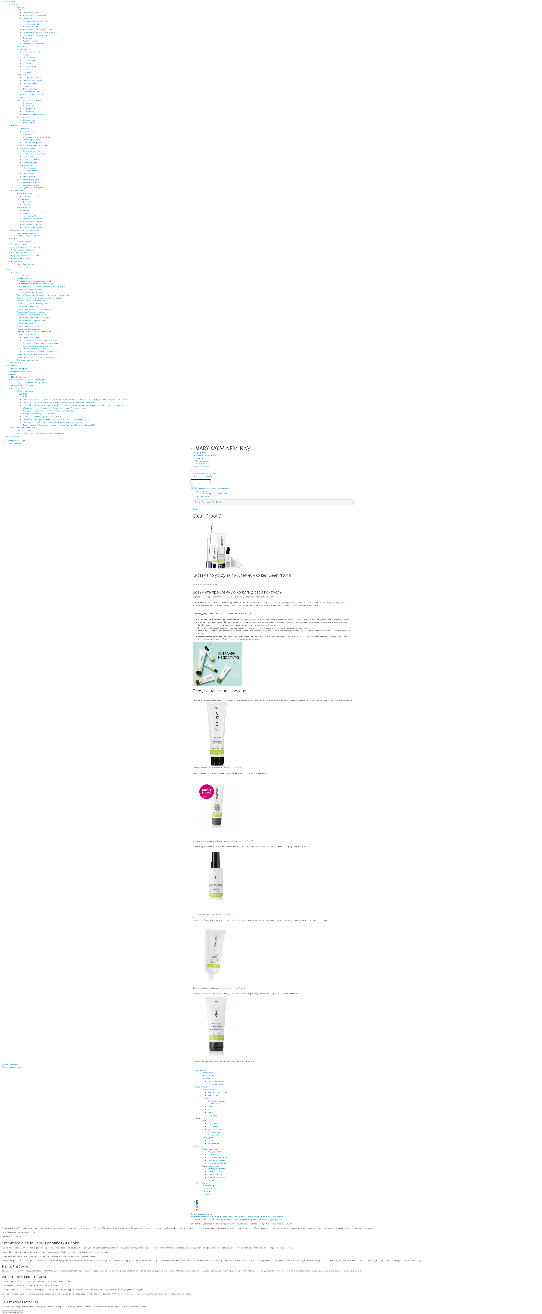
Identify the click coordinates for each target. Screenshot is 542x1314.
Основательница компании (23, 385)
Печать (195, 509)
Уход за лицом (17, 4)
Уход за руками (29, 108)
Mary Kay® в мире (18, 377)
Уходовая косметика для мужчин (25, 230)
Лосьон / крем (29, 123)
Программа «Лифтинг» (26, 323)
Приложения (16, 363)
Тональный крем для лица (34, 154)
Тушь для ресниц (30, 131)
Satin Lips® (27, 72)
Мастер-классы (12, 365)
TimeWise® (27, 63)
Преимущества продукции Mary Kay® (32, 303)
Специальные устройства (33, 44)
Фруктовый (27, 204)
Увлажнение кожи (30, 27)
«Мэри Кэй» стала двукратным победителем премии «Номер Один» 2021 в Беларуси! (58, 402)
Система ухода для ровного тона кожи (39, 346)
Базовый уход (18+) (31, 12)
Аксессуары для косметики (28, 179)
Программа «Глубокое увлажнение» (32, 315)
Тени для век (28, 134)
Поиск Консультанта (259, 1217)
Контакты (211, 1214)
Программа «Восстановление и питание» (34, 309)
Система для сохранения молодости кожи (40, 343)
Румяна (210, 1180)
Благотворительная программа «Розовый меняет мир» (40, 433)
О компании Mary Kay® (15, 440)
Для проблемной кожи (217, 1092)
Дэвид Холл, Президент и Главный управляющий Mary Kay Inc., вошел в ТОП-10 (55, 419)
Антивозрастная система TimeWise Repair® (35, 284)
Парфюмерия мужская (26, 233)
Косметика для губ (24, 165)
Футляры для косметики (33, 188)
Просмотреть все (203, 496)
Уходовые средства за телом (29, 100)
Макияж (14, 125)
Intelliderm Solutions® (31, 52)
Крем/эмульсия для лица (33, 80)
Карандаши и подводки (217, 1157)
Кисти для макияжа (31, 185)
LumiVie (26, 55)
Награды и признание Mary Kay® (25, 255)
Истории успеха (18, 261)
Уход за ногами (29, 111)
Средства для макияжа (32, 140)
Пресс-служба (17, 388)
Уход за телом (17, 97)
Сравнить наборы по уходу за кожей (32, 354)
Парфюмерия (17, 190)
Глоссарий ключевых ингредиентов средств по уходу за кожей (43, 295)
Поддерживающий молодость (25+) (37, 29)
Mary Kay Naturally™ (25, 278)
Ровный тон (27, 18)
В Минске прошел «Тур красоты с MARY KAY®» (42, 416)
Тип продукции (23, 117)
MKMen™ (26, 69)
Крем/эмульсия (213, 1104)
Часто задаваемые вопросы (22, 250)
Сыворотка (212, 1115)
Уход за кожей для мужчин (28, 236)
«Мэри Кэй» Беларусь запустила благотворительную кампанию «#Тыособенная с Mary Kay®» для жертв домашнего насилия (75, 399)
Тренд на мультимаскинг (27, 360)
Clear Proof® (22, 275)
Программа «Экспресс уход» (29, 329)
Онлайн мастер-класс (20, 368)
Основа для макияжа (31, 151)
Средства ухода (208, 1089)
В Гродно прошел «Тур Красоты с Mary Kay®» (42, 413)
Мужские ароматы (24, 193)
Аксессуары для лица (31, 159)
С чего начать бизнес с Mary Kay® (25, 247)
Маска (210, 1109)
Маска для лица (29, 86)
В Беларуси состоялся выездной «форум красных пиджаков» (48, 411)
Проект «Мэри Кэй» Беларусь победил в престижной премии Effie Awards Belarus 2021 (59, 425)
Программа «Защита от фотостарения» (33, 317)
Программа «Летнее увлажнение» (31, 320)
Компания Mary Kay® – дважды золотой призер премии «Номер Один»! (53, 422)
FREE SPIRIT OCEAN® (31, 196)
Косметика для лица (25, 148)
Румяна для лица (30, 162)
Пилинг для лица (30, 89)
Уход (19, 10)
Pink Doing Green (24, 430)
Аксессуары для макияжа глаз (35, 145)
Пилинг (210, 1112)
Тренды (9, 269)
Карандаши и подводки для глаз (36, 137)
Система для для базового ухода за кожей (40, 340)
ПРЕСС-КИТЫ (22, 394)
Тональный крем (214, 1171)
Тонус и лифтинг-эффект (33, 24)
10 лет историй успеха (26, 391)
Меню (193, 448)
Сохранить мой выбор (12, 1312)
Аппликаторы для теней (33, 182)
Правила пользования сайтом (203, 1217)
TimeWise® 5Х (28, 58)
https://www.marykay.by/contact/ (270, 1219)
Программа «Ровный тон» (28, 326)
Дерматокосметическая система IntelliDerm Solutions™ (39, 298)
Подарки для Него (24, 241)
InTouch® (247, 1217)
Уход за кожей (208, 1075)
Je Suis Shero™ (28, 213)
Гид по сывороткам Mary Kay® (29, 289)
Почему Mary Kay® (19, 253)
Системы (20, 7)
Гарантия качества (13, 443)
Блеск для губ (28, 173)
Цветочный (27, 202)
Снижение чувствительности (35, 21)
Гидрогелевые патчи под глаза (30, 292)
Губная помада (29, 168)
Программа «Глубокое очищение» (31, 312)
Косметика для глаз (25, 128)
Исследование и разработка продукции (28, 380)
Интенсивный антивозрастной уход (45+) (40, 32)
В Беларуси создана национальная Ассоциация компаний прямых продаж (54, 408)
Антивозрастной (214, 1129)
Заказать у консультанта (12, 1067)
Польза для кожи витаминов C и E (31, 301)
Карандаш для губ (30, 171)
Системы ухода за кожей (27, 334)
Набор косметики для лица (34, 94)
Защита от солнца (30, 41)
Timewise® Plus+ (29, 60)
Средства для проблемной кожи (36, 35)
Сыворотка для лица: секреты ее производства (36, 357)
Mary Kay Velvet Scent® (32, 224)
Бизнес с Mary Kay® (10, 1064)
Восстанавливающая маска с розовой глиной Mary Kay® (41, 286)
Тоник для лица (29, 83)
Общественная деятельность (23, 428)
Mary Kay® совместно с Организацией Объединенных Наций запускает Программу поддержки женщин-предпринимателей (75, 405)
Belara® (26, 210)
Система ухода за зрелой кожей (36, 349)
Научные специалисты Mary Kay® (31, 382)
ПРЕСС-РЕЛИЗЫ (23, 397)
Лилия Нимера (23, 267)
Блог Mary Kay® (12, 436)
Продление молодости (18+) (34, 15)
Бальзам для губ (29, 176)
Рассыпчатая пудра (31, 156)
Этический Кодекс (275, 1217)
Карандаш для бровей (32, 142)
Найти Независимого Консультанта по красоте (210, 488)
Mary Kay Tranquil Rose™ (32, 221)
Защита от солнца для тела (34, 114)
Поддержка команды (20, 258)
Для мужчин (28, 38)
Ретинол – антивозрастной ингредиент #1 (35, 332)
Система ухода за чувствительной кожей (40, 351)
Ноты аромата (23, 199)
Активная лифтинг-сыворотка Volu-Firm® (34, 281)
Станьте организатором (21, 371)
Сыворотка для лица (31, 92)
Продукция (10, 1)
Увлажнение (28, 106)
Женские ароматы (24, 207)
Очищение (27, 103)
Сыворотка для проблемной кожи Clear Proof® (212, 914)
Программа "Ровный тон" (27, 306)
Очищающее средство (32, 77)
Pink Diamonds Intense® (32, 227)
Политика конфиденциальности (229, 1217)
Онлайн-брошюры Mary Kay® (214, 494)
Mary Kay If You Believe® (32, 219)
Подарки (15, 238)
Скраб (210, 1140)
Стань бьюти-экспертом (16, 244)
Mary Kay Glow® (29, 216)
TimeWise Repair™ (30, 66)
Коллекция (21, 49)
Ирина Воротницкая (25, 264)
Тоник (210, 1106)
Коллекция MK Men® (31, 337)
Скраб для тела (29, 120)
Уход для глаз (22, 46)
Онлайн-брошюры (199, 1214)
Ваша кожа (16, 272)
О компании (11, 374)
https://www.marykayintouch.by (235, 1224)
